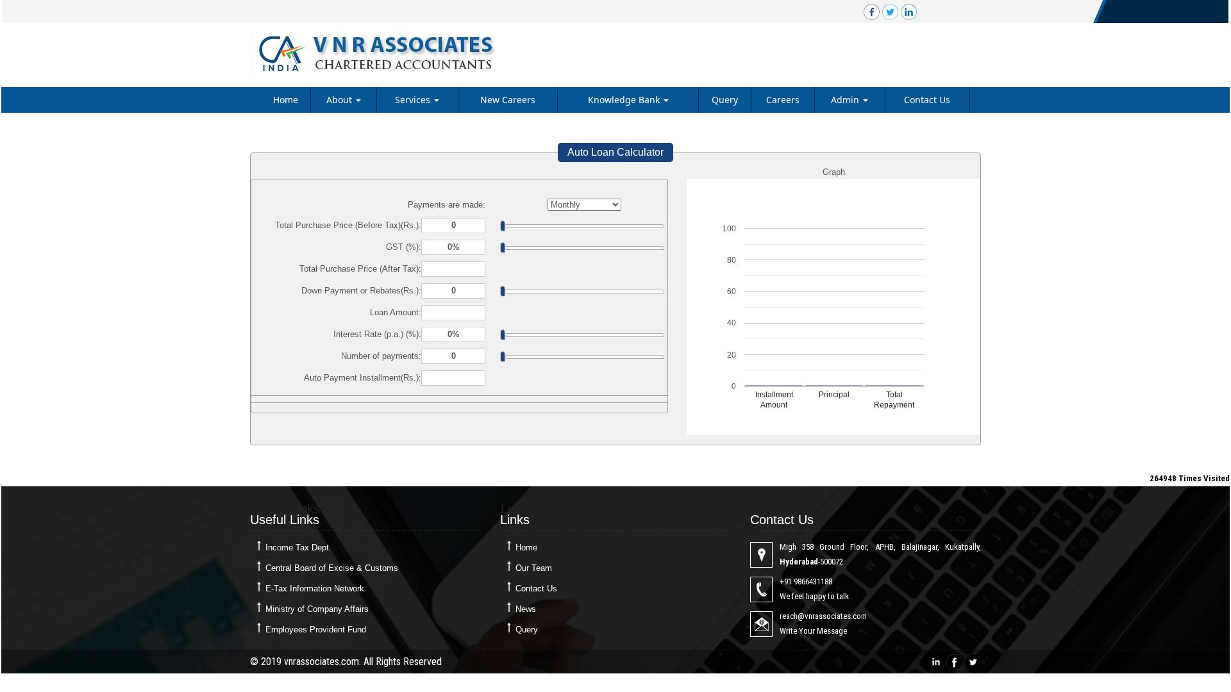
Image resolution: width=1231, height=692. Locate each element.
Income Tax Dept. (298, 547)
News (525, 609)
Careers (783, 100)
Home (285, 100)
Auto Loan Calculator (615, 152)
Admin (846, 100)
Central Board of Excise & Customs (331, 568)
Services (414, 100)
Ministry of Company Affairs (317, 609)
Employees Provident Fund (315, 629)
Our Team (533, 568)
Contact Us (927, 100)
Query (725, 100)
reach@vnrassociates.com (823, 616)
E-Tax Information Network (314, 588)
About (340, 100)
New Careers (507, 100)
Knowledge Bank (625, 100)
